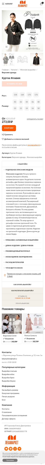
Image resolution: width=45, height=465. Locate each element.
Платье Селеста (30, 336)
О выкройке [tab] (22, 164)
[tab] (22, 297)
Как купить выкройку (22, 284)
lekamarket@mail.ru (9, 359)
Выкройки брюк (8, 377)
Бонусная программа (10, 393)
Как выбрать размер (10, 390)
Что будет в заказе (14, 268)
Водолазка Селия (9, 336)
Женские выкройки (28, 70)
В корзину (9, 128)
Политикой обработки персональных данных (18, 456)
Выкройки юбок (8, 374)
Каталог (14, 70)
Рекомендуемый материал (18, 251)
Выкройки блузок (8, 381)
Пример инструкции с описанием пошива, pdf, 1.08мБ (24, 275)
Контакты (5, 409)
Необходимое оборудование (19, 257)
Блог (4, 400)
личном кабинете (33, 145)
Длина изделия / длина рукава (19, 245)
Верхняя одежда (9, 72)
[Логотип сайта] (22, 4)
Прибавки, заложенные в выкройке (22, 240)
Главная (5, 70)
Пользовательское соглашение (14, 415)
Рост (4, 96)
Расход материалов (15, 262)
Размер (5, 106)
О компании (7, 412)
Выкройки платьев (9, 371)
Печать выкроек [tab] (22, 303)
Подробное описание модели (19, 170)
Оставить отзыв (14, 84)
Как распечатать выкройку (22, 290)
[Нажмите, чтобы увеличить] (6, 47)
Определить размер (35, 119)
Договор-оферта (8, 419)
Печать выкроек (8, 396)
